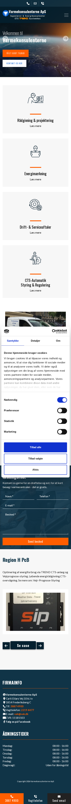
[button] (5, 38)
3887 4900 (17, 706)
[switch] (62, 410)
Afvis (35, 469)
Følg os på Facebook (18, 721)
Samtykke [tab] (13, 340)
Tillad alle (35, 447)
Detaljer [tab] (35, 340)
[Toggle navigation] (65, 14)
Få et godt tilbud (16, 53)
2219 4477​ (27, 710)
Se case (23, 645)
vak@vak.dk (21, 713)
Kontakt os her (14, 63)
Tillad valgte (35, 458)
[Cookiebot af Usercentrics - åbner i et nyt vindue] (52, 331)
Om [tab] (58, 340)
